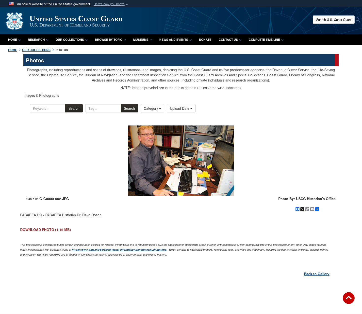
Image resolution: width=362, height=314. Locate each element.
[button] (111, 4)
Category (151, 108)
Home (12, 39)
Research (36, 39)
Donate (205, 39)
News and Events (173, 39)
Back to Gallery (316, 273)
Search (74, 108)
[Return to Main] (349, 301)
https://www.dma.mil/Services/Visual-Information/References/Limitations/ (119, 249)
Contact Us (228, 39)
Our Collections (70, 39)
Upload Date (180, 108)
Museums (140, 39)
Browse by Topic (108, 39)
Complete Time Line (264, 39)
